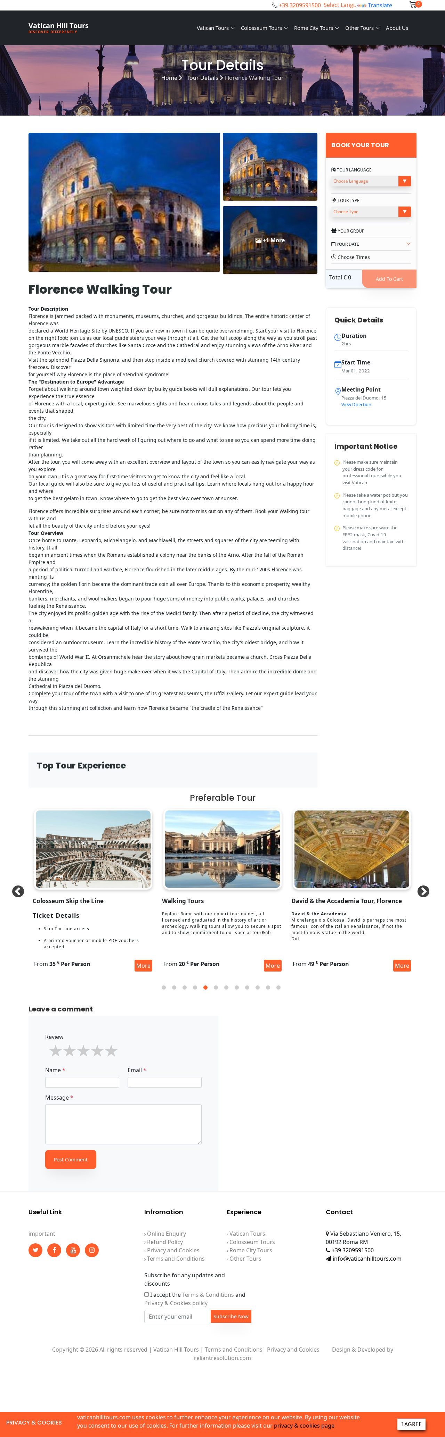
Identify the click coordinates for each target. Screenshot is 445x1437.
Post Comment (71, 1159)
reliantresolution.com (222, 1358)
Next (419, 888)
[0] (413, 5)
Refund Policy (164, 1242)
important (42, 1233)
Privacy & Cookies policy (176, 1303)
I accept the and (194, 1299)
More (143, 965)
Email (137, 1070)
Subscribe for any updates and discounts (184, 1279)
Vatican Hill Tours (59, 27)
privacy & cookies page (304, 1425)
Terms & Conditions (208, 1295)
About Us (397, 27)
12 (278, 987)
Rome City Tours (314, 27)
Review (54, 1037)
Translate (380, 5)
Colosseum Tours (262, 27)
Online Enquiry (166, 1233)
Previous (14, 888)
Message (59, 1097)
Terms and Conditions (175, 1258)
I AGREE (411, 1424)
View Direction (356, 404)
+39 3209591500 (300, 5)
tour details (203, 78)
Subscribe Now (231, 1316)
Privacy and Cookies (173, 1250)
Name (55, 1070)
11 (268, 987)
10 (258, 987)
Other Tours (360, 27)
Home (170, 78)
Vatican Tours (213, 27)
